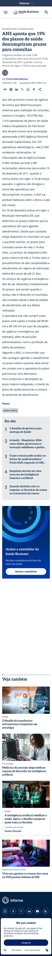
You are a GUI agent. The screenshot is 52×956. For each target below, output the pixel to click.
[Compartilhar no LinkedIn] (16, 89)
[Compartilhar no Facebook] (34, 89)
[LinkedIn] (29, 911)
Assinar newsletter (26, 571)
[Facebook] (13, 911)
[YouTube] (37, 911)
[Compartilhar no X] (22, 89)
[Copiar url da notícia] (5, 89)
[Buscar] (46, 12)
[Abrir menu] (5, 12)
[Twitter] (21, 911)
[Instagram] (5, 911)
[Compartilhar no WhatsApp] (28, 89)
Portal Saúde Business (17, 79)
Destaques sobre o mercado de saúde (17, 29)
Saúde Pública (10, 410)
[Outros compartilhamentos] (40, 89)
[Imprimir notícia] (11, 89)
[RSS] (45, 911)
